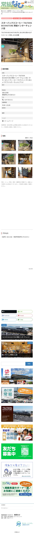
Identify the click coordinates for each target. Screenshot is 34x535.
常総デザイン (10, 518)
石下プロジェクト (18, 516)
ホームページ (8, 121)
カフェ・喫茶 (17, 18)
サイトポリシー (4, 508)
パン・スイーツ (27, 18)
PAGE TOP (31, 517)
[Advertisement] (17, 209)
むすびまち (5, 18)
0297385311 (8, 100)
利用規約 (3, 505)
